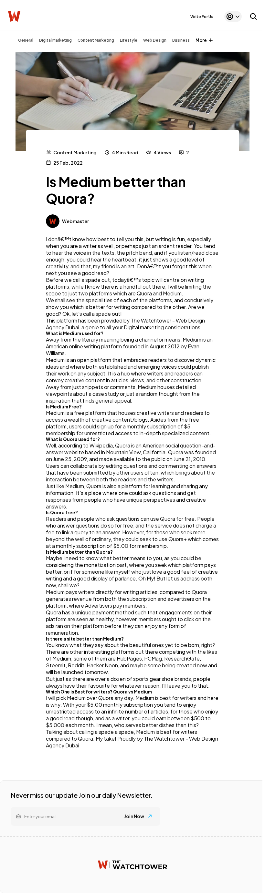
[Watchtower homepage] (132, 864)
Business (181, 40)
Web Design (154, 40)
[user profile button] (233, 16)
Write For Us (201, 16)
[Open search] (253, 16)
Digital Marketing (55, 40)
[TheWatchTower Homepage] (14, 16)
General (25, 40)
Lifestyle (128, 40)
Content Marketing (96, 40)
